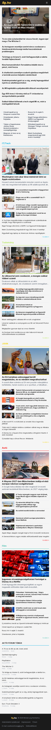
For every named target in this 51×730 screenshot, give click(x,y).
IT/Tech (6, 143)
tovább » (46, 237)
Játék (5, 343)
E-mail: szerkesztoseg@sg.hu (13, 726)
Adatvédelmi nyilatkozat (11, 722)
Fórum (35, 722)
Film (4, 546)
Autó (4, 448)
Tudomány (8, 242)
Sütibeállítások (31, 726)
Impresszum (26, 722)
